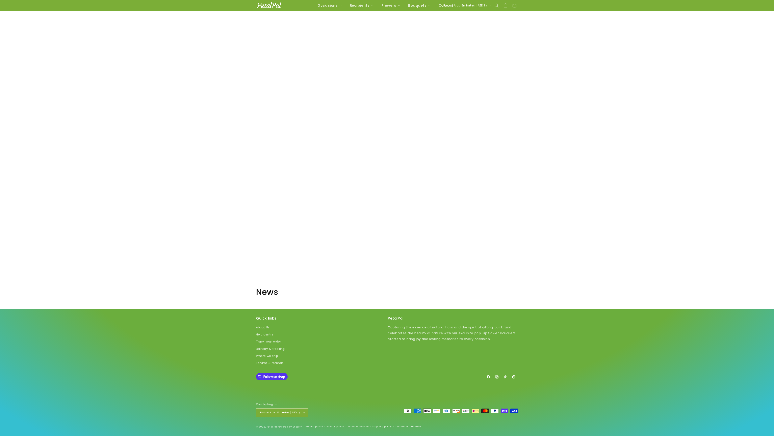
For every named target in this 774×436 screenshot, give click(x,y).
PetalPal (272, 426)
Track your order (268, 342)
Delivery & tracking (270, 349)
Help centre (265, 334)
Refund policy (314, 426)
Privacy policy (335, 426)
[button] (329, 5)
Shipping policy (382, 426)
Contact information (408, 426)
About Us (262, 327)
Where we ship (267, 356)
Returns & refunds (269, 363)
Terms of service (358, 426)
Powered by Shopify (290, 426)
